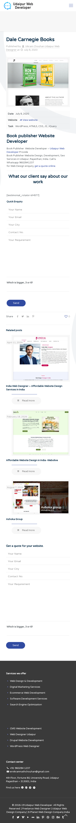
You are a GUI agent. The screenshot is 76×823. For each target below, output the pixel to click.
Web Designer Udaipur (23, 734)
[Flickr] (33, 817)
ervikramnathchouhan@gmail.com (29, 771)
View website (30, 120)
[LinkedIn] (38, 817)
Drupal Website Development (27, 740)
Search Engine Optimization (26, 704)
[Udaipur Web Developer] (19, 5)
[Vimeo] (23, 817)
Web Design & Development (26, 681)
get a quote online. (45, 166)
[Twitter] (18, 817)
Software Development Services (28, 698)
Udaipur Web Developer (38, 805)
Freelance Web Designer (36, 808)
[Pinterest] (43, 817)
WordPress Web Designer (24, 746)
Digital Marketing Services (25, 686)
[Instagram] (53, 817)
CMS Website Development (26, 728)
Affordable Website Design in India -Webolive (32, 460)
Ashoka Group (14, 519)
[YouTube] (28, 817)
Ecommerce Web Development (27, 692)
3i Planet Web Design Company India (49, 812)
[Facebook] (13, 817)
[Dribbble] (48, 817)
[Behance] (58, 817)
